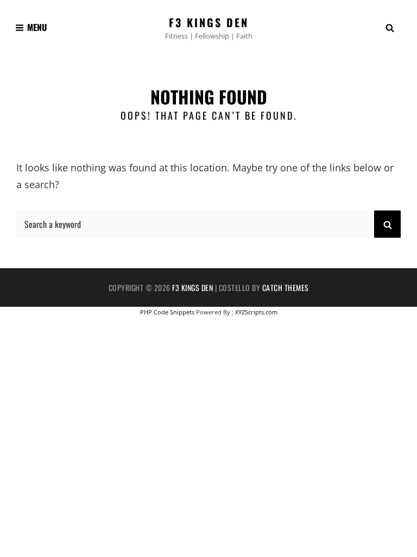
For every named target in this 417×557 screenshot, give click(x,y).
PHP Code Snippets (167, 312)
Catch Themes (285, 287)
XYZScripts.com (256, 312)
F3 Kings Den (209, 22)
